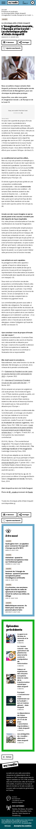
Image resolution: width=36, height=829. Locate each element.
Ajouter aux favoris (13, 48)
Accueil (4, 10)
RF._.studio (13, 492)
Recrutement (16, 799)
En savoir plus (26, 823)
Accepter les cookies (22, 826)
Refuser (8, 826)
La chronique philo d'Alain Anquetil (14, 13)
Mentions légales (17, 802)
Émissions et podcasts (10, 11)
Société (4, 19)
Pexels (30, 492)
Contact (14, 797)
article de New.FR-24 (9, 463)
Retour (8, 757)
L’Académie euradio (18, 800)
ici (14, 503)
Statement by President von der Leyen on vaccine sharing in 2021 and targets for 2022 (17, 373)
